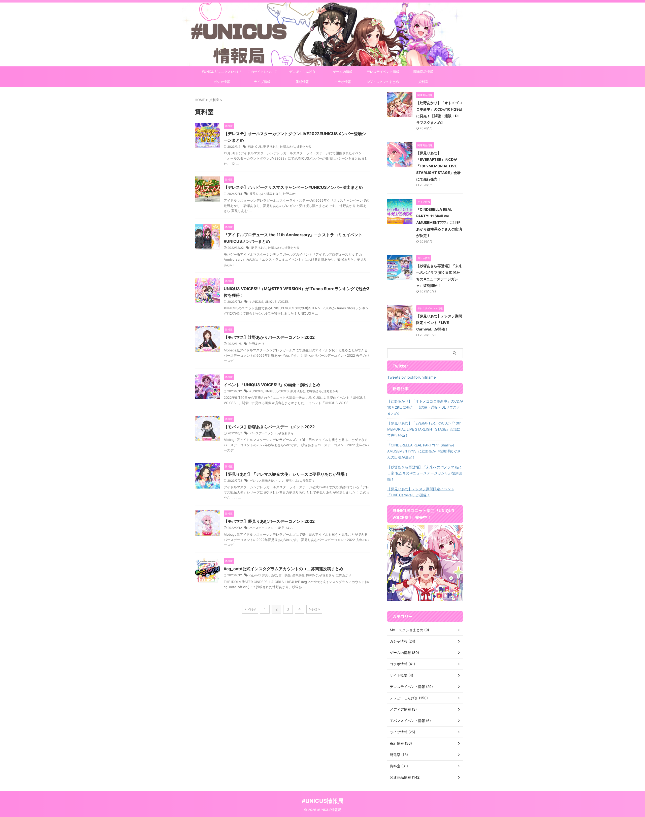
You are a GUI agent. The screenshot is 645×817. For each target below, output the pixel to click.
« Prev (250, 609)
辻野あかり (304, 146)
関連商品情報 (423, 72)
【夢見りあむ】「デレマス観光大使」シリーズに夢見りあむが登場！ (286, 474)
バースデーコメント (263, 433)
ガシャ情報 (222, 82)
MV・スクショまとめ (383, 82)
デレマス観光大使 (262, 480)
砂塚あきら (287, 146)
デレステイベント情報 (383, 72)
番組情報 (302, 82)
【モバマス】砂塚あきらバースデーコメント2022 (269, 426)
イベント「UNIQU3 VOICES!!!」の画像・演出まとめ (272, 384)
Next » (314, 609)
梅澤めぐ (312, 575)
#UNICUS (255, 146)
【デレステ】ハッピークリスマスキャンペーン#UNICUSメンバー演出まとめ (293, 187)
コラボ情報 (343, 82)
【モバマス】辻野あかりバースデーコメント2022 (269, 337)
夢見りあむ (270, 146)
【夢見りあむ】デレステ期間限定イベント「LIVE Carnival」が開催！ (439, 322)
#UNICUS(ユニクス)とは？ (222, 72)
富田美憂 (285, 575)
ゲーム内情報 (342, 72)
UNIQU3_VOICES (277, 302)
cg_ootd (255, 575)
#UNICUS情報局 (322, 801)
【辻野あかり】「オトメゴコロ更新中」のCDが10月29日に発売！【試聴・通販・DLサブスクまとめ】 (425, 407)
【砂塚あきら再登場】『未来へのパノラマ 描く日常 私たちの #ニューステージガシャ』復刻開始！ (424, 473)
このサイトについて (262, 72)
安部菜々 (309, 480)
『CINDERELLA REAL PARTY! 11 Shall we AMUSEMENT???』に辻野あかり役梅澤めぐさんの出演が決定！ (439, 222)
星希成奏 (298, 575)
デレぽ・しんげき (302, 72)
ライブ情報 (262, 82)
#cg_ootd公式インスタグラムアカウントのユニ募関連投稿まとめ (283, 568)
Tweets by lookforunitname (411, 377)
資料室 (423, 82)
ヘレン (279, 480)
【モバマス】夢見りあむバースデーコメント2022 (269, 521)
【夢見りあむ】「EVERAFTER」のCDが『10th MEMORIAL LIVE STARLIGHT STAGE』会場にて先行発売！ (438, 166)
